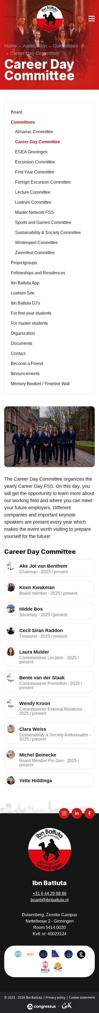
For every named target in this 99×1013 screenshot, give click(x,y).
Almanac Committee (34, 131)
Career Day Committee (37, 142)
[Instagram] (64, 813)
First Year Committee (34, 172)
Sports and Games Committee (43, 222)
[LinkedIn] (77, 813)
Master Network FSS (34, 212)
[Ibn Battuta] (49, 18)
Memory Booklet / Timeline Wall (40, 383)
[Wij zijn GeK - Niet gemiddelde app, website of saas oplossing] (67, 1006)
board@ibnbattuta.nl (50, 900)
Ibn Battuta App (25, 283)
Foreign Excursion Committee (43, 182)
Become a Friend (27, 363)
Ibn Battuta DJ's (25, 303)
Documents (21, 343)
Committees (65, 46)
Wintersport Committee (36, 242)
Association (35, 46)
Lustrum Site (22, 293)
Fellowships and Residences (38, 273)
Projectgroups (24, 262)
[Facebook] (89, 813)
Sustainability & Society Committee (48, 232)
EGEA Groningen (31, 152)
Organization (23, 333)
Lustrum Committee (33, 202)
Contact (18, 353)
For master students (29, 323)
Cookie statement (82, 997)
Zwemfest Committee (35, 252)
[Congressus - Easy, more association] (41, 1007)
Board (16, 112)
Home (10, 46)
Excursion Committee (35, 162)
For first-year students (31, 313)
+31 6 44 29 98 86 (50, 893)
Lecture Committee (32, 192)
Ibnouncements (25, 373)
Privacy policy (55, 997)
